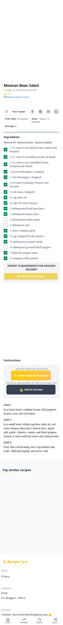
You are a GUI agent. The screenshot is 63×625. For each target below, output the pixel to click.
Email (4, 593)
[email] (48, 112)
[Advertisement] (31, 41)
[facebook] (32, 112)
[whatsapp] (56, 112)
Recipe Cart (17, 561)
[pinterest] (40, 112)
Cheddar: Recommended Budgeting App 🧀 (26, 614)
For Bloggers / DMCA (13, 598)
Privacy (5, 576)
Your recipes (18, 111)
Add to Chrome (33, 389)
